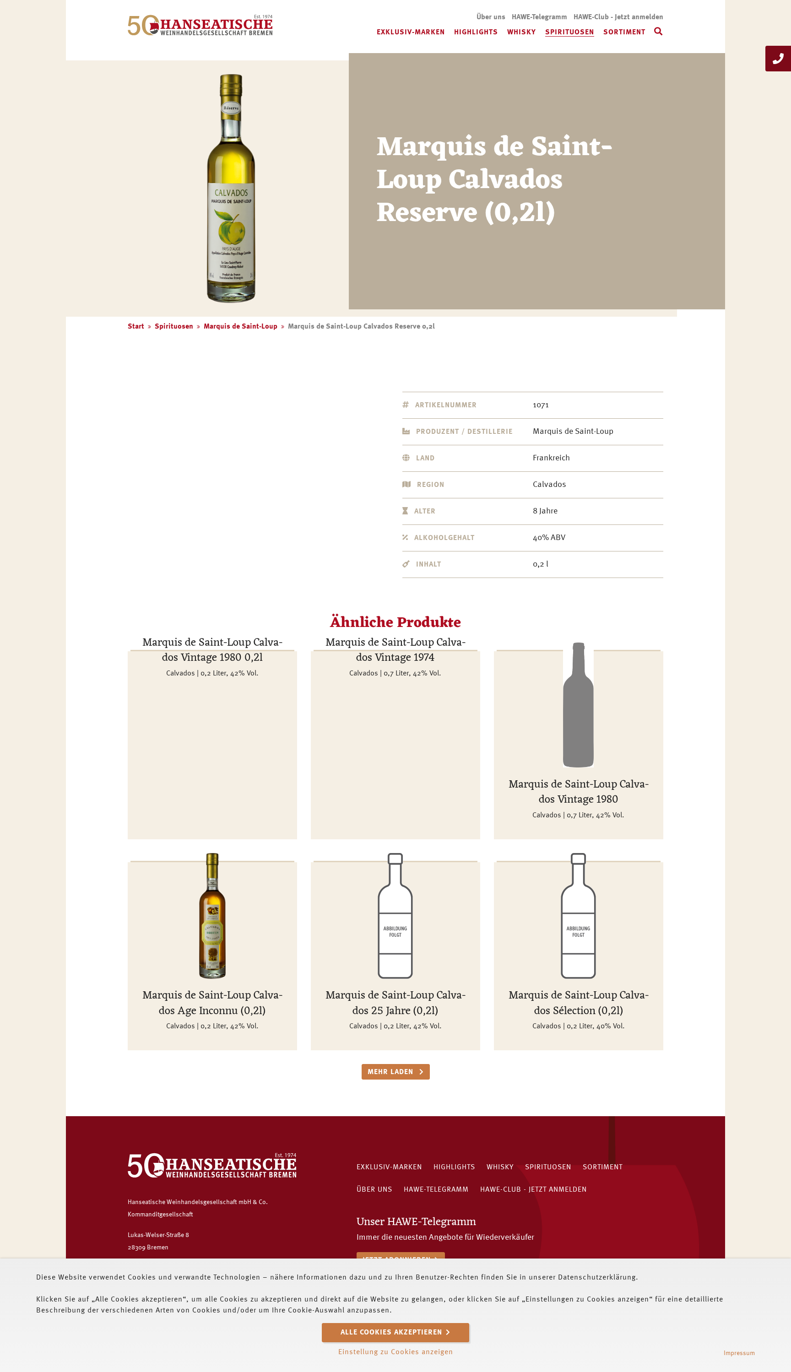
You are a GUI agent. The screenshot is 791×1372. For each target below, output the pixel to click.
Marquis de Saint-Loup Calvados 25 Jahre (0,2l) (395, 1003)
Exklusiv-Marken (411, 32)
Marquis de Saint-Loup (240, 326)
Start (136, 326)
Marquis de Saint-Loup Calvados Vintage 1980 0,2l (212, 650)
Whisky (521, 32)
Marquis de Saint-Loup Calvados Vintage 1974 (395, 650)
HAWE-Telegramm (539, 17)
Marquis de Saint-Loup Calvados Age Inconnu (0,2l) (212, 1003)
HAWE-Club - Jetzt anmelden (618, 17)
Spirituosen (569, 32)
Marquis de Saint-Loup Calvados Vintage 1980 (579, 792)
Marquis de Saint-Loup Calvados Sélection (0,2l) (579, 1003)
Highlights (476, 32)
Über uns (491, 17)
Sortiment (624, 32)
